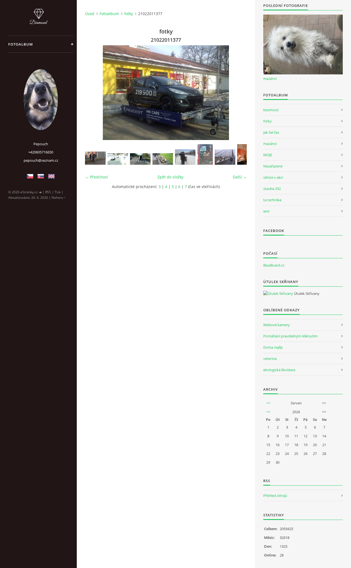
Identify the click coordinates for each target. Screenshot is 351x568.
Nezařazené (272, 166)
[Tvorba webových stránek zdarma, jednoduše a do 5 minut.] (41, 192)
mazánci (270, 78)
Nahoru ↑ (59, 197)
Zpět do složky (170, 177)
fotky (128, 13)
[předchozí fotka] (94, 92)
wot (266, 211)
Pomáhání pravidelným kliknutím (290, 336)
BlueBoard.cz (273, 265)
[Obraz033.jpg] (205, 154)
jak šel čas (271, 132)
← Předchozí (96, 177)
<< (268, 403)
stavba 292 (272, 188)
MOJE (267, 154)
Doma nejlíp (273, 347)
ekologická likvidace (279, 369)
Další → (240, 177)
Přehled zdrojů (275, 495)
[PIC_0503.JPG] (225, 157)
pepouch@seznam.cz (41, 160)
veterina (270, 358)
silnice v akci (273, 177)
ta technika (272, 199)
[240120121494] (185, 157)
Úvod (89, 13)
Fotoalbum (20, 44)
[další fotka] (238, 92)
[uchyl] (95, 158)
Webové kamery (276, 324)
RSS (48, 192)
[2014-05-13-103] (162, 159)
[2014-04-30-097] (140, 159)
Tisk (58, 192)
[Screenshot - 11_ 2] (117, 159)
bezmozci (271, 109)
